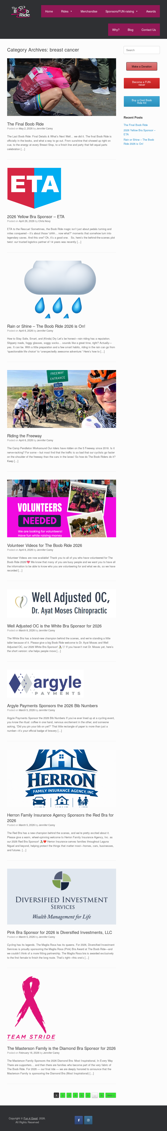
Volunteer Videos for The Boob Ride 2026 (44, 545)
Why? (116, 30)
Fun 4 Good (30, 1118)
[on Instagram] (88, 1120)
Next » (110, 1095)
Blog (130, 30)
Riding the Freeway (24, 436)
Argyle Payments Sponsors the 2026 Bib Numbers (52, 705)
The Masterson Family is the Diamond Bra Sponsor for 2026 (61, 1048)
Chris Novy (44, 221)
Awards (151, 11)
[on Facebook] (79, 1120)
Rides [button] (64, 11)
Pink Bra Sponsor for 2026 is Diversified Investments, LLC (59, 932)
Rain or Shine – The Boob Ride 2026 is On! (46, 326)
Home (49, 11)
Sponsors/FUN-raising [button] (119, 11)
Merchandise (89, 11)
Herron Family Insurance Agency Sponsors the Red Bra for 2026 (60, 817)
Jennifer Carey (44, 128)
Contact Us (149, 30)
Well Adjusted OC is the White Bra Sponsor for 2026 (54, 626)
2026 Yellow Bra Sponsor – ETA (35, 216)
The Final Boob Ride (25, 124)
